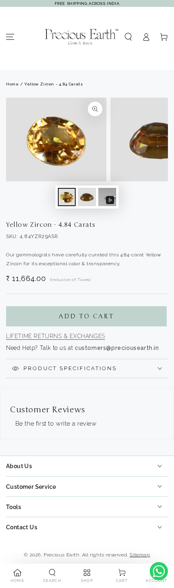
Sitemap (139, 555)
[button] (128, 37)
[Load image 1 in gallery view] (67, 197)
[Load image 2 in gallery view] (87, 197)
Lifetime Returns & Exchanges (55, 336)
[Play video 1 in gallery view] (107, 197)
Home (12, 84)
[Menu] (10, 37)
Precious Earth (61, 555)
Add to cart (86, 316)
